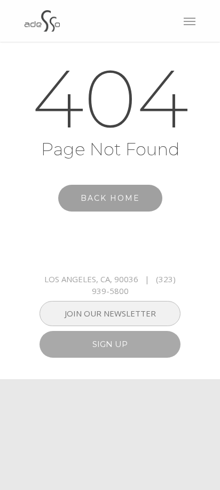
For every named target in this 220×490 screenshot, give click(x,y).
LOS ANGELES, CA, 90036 (91, 279)
